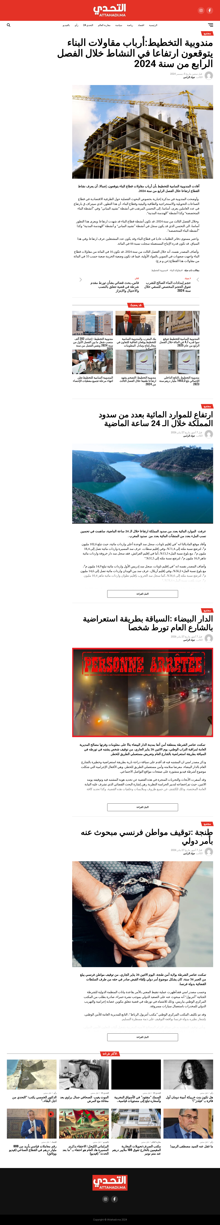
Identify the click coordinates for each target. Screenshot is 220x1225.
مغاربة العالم (104, 25)
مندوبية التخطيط (159, 270)
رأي (76, 25)
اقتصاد (141, 25)
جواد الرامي (189, 77)
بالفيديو (66, 25)
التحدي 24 (88, 25)
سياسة (118, 25)
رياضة (130, 25)
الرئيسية (153, 25)
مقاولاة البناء (175, 270)
